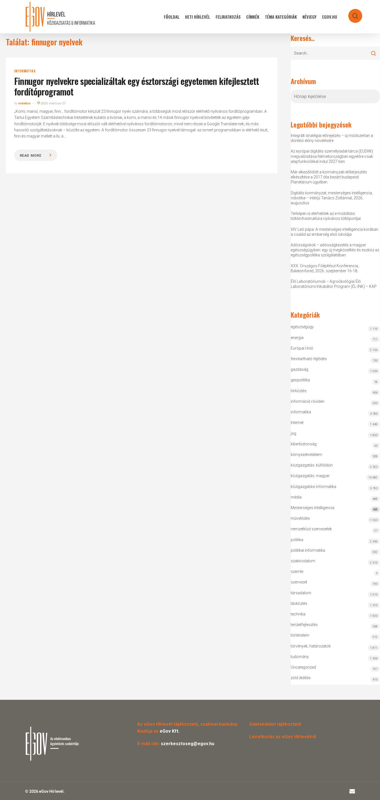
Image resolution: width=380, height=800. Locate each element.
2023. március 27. (53, 103)
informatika (25, 71)
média (296, 497)
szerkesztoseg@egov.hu (187, 743)
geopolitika (300, 380)
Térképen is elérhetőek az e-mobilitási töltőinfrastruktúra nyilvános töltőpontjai (326, 216)
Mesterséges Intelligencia (334, 508)
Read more (30, 155)
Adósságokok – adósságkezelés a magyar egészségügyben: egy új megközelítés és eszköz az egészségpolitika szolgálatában (335, 250)
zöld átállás (301, 678)
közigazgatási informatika (313, 486)
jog (293, 433)
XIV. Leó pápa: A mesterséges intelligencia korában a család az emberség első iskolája (334, 232)
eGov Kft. (169, 731)
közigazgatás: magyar (310, 475)
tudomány (300, 656)
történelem (300, 635)
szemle (297, 571)
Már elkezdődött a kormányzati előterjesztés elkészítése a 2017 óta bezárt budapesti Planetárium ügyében (329, 177)
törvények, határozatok (311, 646)
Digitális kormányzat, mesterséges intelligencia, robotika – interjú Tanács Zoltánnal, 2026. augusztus (332, 198)
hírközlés (299, 391)
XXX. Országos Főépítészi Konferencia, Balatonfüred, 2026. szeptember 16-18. (325, 268)
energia (297, 337)
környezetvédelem (306, 454)
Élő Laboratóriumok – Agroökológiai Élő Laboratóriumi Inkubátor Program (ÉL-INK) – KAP (334, 284)
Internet (297, 422)
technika (298, 614)
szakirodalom (303, 561)
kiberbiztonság (304, 444)
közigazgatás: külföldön (312, 465)
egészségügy (302, 327)
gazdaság (299, 369)
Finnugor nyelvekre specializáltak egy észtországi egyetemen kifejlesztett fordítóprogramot (136, 86)
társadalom (301, 593)
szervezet (299, 582)
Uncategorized (303, 667)
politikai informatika (308, 550)
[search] (351, 13)
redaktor (24, 103)
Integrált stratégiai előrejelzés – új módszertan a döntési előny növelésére (332, 138)
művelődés (300, 518)
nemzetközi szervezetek (311, 529)
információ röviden (307, 401)
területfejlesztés (304, 624)
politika (297, 540)
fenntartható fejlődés (309, 359)
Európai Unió (302, 348)
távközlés (299, 603)
